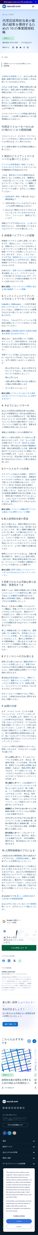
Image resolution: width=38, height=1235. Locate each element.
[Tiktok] (21, 1108)
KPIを (29, 768)
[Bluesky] (23, 1108)
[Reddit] (18, 1108)
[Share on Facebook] (3, 961)
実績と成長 (7, 1158)
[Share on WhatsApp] (20, 961)
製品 (4, 1141)
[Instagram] (15, 1108)
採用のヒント (8, 38)
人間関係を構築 (21, 858)
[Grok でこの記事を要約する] (24, 47)
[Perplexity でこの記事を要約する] (28, 47)
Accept (19, 1221)
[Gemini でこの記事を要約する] (20, 47)
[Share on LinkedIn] (9, 961)
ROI (17, 196)
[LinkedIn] (9, 1108)
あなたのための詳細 (10, 1152)
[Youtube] (12, 1108)
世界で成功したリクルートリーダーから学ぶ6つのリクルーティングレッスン (18, 572)
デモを (24, 694)
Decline (19, 1226)
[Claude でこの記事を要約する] (17, 47)
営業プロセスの (19, 270)
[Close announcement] (35, 2)
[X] (6, 1108)
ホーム (4, 15)
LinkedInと (6, 304)
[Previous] (29, 1041)
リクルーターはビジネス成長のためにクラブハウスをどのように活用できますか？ (19, 396)
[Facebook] (4, 1108)
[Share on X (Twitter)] (14, 961)
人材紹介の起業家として (12, 76)
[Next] (34, 1041)
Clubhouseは (16, 304)
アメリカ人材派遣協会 (11, 164)
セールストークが (12, 593)
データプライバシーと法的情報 (14, 1164)
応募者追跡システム (17, 678)
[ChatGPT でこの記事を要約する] (13, 47)
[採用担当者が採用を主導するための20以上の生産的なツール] (16, 1060)
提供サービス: (8, 1147)
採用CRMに (11, 598)
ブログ (11, 15)
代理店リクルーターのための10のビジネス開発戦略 (17, 65)
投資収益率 (9, 196)
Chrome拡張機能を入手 (15, 1125)
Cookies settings (19, 1216)
